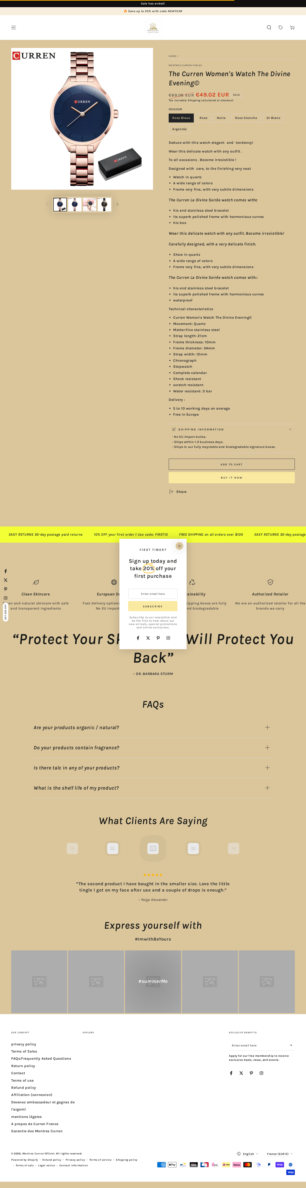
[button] (269, 27)
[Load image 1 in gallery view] (60, 204)
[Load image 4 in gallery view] (89, 204)
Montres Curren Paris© (185, 65)
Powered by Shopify (24, 1159)
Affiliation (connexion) (31, 1095)
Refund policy (23, 1087)
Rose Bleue (182, 119)
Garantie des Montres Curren (36, 1131)
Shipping (194, 100)
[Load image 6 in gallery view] (104, 204)
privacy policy (23, 1044)
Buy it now (232, 477)
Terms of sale (25, 1165)
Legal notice (46, 1165)
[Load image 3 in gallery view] (75, 204)
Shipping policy (127, 1159)
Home (172, 56)
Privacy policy (75, 1159)
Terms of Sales (24, 1051)
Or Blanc (275, 119)
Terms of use (22, 1080)
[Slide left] (47, 205)
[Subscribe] (292, 1045)
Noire (223, 119)
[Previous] (62, 848)
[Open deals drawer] (281, 27)
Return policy (23, 1066)
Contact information (73, 1165)
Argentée (181, 130)
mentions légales (26, 1117)
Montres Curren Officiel (38, 1153)
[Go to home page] (153, 27)
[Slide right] (117, 205)
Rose (205, 119)
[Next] (243, 848)
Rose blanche (246, 119)
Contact (18, 1073)
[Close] (179, 546)
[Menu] (13, 27)
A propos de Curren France (34, 1124)
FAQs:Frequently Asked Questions (41, 1058)
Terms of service (100, 1159)
